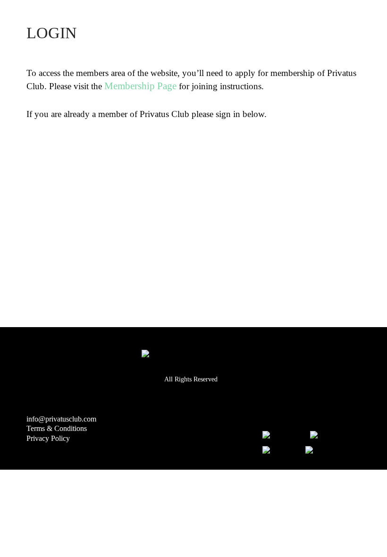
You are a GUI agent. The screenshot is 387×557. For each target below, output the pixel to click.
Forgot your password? (200, 292)
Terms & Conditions (56, 428)
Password (51, 191)
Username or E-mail (76, 148)
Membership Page (140, 86)
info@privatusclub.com (61, 419)
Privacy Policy (48, 438)
